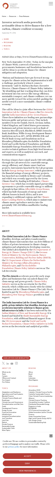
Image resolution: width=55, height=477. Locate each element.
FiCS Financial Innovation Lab (39, 410)
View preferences (27, 471)
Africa (31, 372)
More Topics (6, 430)
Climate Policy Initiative (25, 268)
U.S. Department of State (17, 260)
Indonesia (32, 378)
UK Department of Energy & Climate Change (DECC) (26, 251)
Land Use (5, 420)
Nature (4, 422)
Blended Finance (8, 396)
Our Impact (6, 380)
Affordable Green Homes (37, 189)
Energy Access (7, 410)
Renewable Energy (8, 426)
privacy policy (14, 447)
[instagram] (16, 363)
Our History (6, 382)
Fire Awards (46, 112)
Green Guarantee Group (37, 416)
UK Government (13, 321)
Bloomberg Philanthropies (31, 292)
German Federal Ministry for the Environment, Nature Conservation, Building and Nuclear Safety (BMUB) (26, 255)
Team (4, 374)
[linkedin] (8, 363)
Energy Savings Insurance (22, 170)
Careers (4, 376)
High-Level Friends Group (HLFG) (40, 418)
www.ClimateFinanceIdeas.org (16, 215)
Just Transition (7, 418)
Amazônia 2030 (34, 390)
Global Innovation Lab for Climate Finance (27, 110)
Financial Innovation (9, 412)
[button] (51, 436)
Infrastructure (6, 414)
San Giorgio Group (35, 420)
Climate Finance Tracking (38, 400)
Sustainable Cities (8, 428)
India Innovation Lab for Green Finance (29, 115)
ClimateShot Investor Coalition (39, 402)
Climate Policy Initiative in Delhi (37, 323)
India (30, 376)
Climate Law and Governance (12, 402)
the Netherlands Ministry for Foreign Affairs (23, 261)
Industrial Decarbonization (11, 416)
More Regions (33, 380)
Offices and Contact (9, 378)
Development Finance (9, 408)
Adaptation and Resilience (11, 392)
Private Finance (7, 424)
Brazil (30, 374)
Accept (27, 456)
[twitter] (3, 363)
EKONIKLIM (32, 408)
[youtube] (12, 363)
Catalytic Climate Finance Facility (40, 392)
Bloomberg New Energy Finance (17, 294)
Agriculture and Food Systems (12, 394)
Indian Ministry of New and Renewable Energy (24, 313)
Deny (27, 463)
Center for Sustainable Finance (39, 394)
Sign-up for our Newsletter (16, 358)
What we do (6, 372)
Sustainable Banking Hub (37, 422)
